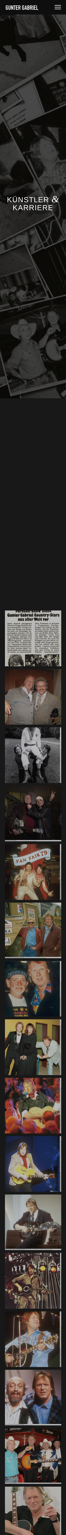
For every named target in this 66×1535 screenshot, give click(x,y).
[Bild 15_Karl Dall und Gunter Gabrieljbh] (34, 1399)
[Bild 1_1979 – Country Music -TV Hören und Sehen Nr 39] (34, 639)
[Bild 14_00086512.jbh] (34, 1340)
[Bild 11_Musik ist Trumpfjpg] (34, 1165)
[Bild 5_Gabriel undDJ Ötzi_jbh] (34, 815)
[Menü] (56, 7)
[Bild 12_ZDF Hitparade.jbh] (34, 1224)
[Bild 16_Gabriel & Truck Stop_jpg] (34, 1457)
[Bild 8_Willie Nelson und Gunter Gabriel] (34, 990)
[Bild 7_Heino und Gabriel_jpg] (34, 932)
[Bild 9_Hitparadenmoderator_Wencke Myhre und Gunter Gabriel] (34, 1048)
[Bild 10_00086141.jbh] (34, 1107)
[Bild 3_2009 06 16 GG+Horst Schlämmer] (34, 698)
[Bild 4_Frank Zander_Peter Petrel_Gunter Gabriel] (34, 756)
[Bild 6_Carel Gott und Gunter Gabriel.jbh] (34, 873)
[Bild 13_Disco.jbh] (34, 1282)
